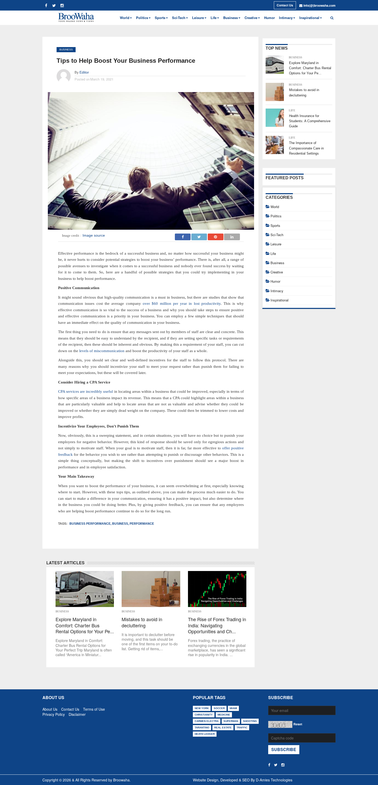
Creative (277, 272)
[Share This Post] (216, 235)
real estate (223, 727)
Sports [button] (160, 17)
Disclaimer (77, 713)
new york (202, 708)
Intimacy (277, 290)
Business (66, 49)
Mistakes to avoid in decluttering (142, 622)
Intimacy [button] (286, 17)
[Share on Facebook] (183, 235)
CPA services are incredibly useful (85, 391)
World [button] (124, 17)
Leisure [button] (198, 17)
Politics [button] (142, 17)
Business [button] (230, 17)
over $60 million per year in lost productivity (182, 303)
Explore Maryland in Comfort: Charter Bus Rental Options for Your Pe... (85, 625)
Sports (275, 225)
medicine (224, 714)
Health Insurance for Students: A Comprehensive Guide (309, 121)
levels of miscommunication (101, 351)
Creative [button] (251, 17)
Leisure (276, 244)
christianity (204, 714)
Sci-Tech (277, 234)
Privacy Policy (53, 713)
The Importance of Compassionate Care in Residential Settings (306, 148)
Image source (94, 235)
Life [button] (214, 17)
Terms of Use (94, 708)
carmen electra (207, 721)
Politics (276, 215)
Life (292, 110)
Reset (297, 724)
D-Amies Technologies (274, 779)
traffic (242, 727)
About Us (49, 708)
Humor (269, 17)
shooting (250, 721)
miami (233, 708)
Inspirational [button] (309, 17)
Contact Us (285, 5)
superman (230, 721)
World (275, 206)
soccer (219, 708)
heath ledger (205, 734)
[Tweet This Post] (199, 235)
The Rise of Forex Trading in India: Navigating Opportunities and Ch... (217, 625)
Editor (84, 72)
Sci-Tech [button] (178, 17)
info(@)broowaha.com (319, 5)
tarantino (202, 727)
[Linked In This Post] (232, 235)
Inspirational (280, 300)
